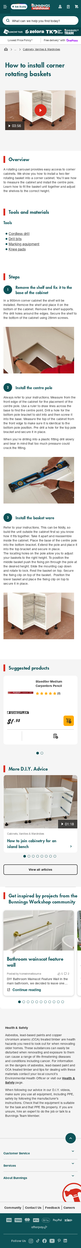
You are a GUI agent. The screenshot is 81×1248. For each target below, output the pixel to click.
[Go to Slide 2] (42, 753)
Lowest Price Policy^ (20, 40)
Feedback (52, 1207)
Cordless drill (19, 233)
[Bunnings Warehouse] (40, 8)
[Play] (41, 110)
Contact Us (33, 1207)
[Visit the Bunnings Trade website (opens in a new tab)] (71, 31)
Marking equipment (24, 244)
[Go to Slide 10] (58, 1002)
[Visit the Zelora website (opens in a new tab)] (34, 31)
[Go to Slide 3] (33, 856)
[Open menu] (5, 6)
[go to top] (70, 1138)
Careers (69, 1207)
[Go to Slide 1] (37, 753)
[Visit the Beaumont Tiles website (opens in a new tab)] (13, 31)
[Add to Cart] (69, 721)
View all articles (40, 869)
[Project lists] (68, 6)
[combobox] (40, 20)
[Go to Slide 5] (42, 856)
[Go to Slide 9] (54, 1002)
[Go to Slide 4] (37, 856)
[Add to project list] (55, 736)
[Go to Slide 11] (62, 1002)
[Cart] (76, 6)
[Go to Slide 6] (46, 856)
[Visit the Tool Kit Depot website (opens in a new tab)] (54, 31)
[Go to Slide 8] (55, 856)
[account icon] (60, 6)
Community (12, 1207)
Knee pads (17, 249)
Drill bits (15, 239)
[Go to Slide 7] (50, 856)
